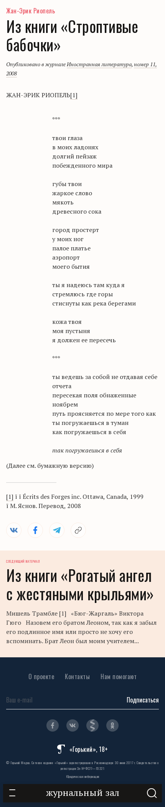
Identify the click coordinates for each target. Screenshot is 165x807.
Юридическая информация (82, 776)
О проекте (41, 676)
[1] (74, 95)
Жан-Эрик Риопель (30, 10)
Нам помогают (119, 676)
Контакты (77, 676)
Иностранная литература (99, 64)
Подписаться (143, 699)
